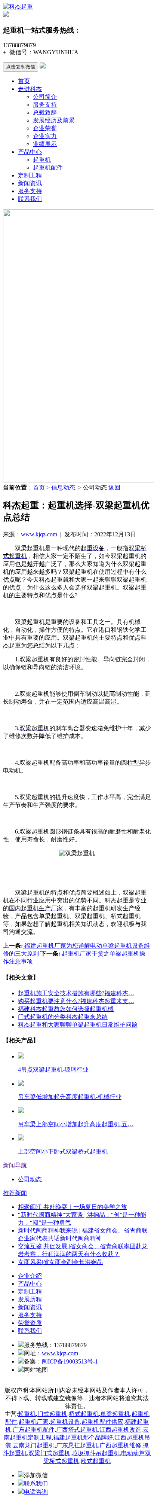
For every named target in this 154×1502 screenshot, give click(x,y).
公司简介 (45, 97)
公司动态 (30, 1179)
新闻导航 (15, 1165)
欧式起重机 (96, 1461)
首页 (24, 81)
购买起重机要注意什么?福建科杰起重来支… (76, 1001)
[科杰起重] (18, 6)
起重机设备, (65, 1422)
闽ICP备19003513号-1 (70, 1361)
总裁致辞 (45, 112)
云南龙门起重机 (34, 1445)
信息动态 (63, 487)
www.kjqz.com (39, 534)
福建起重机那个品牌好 (83, 1437)
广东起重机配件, (34, 1429)
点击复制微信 (20, 67)
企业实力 (45, 136)
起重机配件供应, (103, 1422)
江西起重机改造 (120, 1429)
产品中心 (30, 152)
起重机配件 (48, 167)
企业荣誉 (45, 128)
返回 (114, 487)
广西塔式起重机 (77, 1429)
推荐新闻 (15, 1193)
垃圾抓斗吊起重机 (96, 1453)
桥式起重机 (84, 1414)
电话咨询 (36, 1492)
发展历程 (30, 1299)
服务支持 (45, 104)
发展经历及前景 (54, 120)
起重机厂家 (34, 1422)
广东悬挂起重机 (77, 1445)
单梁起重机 (115, 1414)
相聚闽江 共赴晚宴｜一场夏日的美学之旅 (72, 1207)
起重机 (42, 159)
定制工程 (30, 175)
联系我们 (30, 199)
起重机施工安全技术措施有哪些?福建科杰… (76, 993)
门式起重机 (52, 1414)
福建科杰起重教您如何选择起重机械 (66, 1009)
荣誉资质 (30, 1323)
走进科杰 (30, 89)
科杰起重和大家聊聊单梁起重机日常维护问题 (78, 1024)
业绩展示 (45, 144)
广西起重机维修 (120, 1445)
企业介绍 (30, 1276)
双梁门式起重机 (49, 1453)
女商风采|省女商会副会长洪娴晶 (60, 1262)
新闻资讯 (30, 183)
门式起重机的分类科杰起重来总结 (63, 1017)
